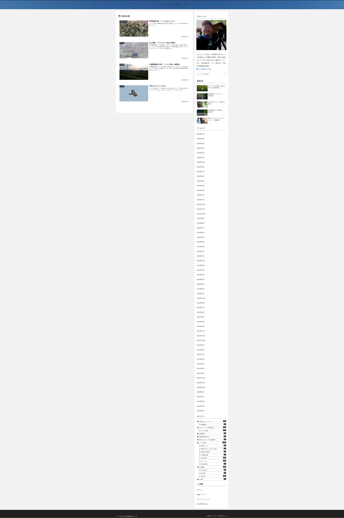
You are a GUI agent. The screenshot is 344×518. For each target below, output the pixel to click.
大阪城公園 (213, 455)
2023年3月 (200, 289)
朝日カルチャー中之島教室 (212, 439)
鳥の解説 (212, 467)
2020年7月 (200, 397)
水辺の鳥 (213, 470)
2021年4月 (200, 364)
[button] (224, 74)
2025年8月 (200, 167)
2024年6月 (200, 232)
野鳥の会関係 (213, 452)
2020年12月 (201, 378)
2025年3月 (200, 190)
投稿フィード (201, 494)
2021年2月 (200, 373)
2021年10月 (201, 340)
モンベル (213, 461)
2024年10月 (201, 214)
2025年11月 (201, 162)
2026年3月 (200, 148)
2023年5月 (200, 279)
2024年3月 (200, 246)
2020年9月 (200, 392)
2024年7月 (200, 228)
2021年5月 (200, 359)
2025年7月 (200, 171)
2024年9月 (200, 218)
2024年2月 (200, 251)
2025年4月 (200, 186)
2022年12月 (201, 298)
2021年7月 (200, 354)
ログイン (200, 490)
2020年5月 (200, 406)
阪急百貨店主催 (212, 436)
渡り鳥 (213, 476)
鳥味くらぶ (213, 446)
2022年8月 (200, 303)
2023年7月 (200, 270)
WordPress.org (202, 504)
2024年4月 (200, 242)
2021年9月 (200, 345)
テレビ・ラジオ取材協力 (212, 427)
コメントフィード (203, 499)
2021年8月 (200, 350)
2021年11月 (201, 336)
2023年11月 (201, 261)
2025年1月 (200, 200)
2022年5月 (200, 317)
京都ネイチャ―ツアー (212, 421)
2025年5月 (200, 181)
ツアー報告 (212, 443)
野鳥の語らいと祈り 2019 (213, 449)
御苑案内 (213, 424)
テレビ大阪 (213, 430)
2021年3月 (200, 368)
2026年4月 (200, 143)
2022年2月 (200, 326)
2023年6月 (200, 275)
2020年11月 (201, 383)
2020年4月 (200, 411)
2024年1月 (200, 256)
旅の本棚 (213, 458)
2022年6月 (200, 312)
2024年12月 (201, 204)
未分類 (212, 479)
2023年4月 (200, 284)
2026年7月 (200, 134)
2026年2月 (200, 153)
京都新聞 (212, 433)
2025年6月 (200, 176)
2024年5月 (200, 237)
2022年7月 (200, 307)
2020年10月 (201, 387)
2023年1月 (200, 293)
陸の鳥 (213, 473)
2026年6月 (200, 139)
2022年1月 (200, 331)
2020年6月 (200, 401)
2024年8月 (200, 223)
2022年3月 (200, 322)
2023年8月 (200, 265)
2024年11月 (201, 209)
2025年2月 (200, 195)
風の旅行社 (213, 464)
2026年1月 (200, 157)
